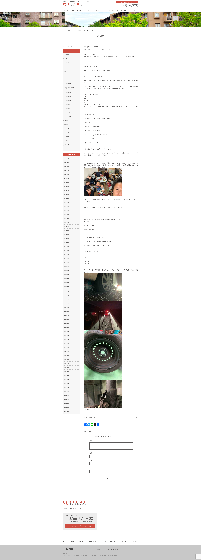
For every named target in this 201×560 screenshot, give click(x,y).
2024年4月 (66, 198)
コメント (91, 441)
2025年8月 (66, 166)
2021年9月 (66, 271)
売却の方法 (66, 145)
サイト (91, 468)
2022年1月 (66, 254)
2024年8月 (66, 186)
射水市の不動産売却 (102, 555)
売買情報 (65, 121)
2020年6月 (66, 319)
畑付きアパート (69, 129)
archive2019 (101, 49)
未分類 (65, 149)
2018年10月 (66, 400)
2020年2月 (66, 335)
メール (91, 460)
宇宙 (136, 417)
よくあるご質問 (114, 10)
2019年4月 (66, 375)
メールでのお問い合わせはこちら (81, 526)
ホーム (66, 10)
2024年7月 (66, 190)
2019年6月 (66, 367)
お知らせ (65, 67)
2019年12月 (66, 343)
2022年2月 (66, 250)
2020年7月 (66, 315)
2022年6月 (66, 234)
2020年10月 (66, 303)
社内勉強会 (66, 63)
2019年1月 (66, 387)
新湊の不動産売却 (75, 555)
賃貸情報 (65, 125)
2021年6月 (66, 283)
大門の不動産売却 (84, 555)
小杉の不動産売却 (93, 555)
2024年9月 (66, 182)
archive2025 (68, 79)
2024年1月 (66, 202)
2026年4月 (66, 158)
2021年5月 (66, 287)
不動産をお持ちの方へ (77, 10)
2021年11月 (66, 263)
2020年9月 (66, 307)
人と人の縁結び (67, 133)
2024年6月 (66, 194)
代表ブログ (94, 49)
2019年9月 (66, 355)
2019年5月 (66, 371)
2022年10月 (66, 226)
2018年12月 (66, 391)
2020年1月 (66, 339)
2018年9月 (66, 404)
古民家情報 (66, 55)
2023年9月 (66, 214)
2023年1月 (66, 222)
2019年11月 (66, 347)
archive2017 (68, 104)
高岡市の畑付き (67, 555)
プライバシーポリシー (102, 549)
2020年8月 (66, 311)
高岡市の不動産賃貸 (112, 555)
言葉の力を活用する (90, 417)
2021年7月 (66, 279)
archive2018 (68, 108)
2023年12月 (66, 206)
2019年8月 (66, 359)
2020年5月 (66, 323)
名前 (90, 453)
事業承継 (65, 59)
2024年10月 (66, 178)
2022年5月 (66, 238)
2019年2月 (66, 383)
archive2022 (68, 96)
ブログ (105, 10)
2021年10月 (66, 267)
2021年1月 (66, 295)
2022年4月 (66, 242)
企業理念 (65, 141)
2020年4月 (66, 327)
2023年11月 (66, 210)
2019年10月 (66, 351)
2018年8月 (66, 408)
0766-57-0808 (130, 4)
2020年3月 (66, 331)
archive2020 (109, 49)
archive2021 (68, 100)
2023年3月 (66, 218)
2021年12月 (66, 258)
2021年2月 (66, 291)
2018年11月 (66, 396)
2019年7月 (66, 363)
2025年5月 (66, 174)
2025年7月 (66, 170)
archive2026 (68, 75)
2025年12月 (66, 162)
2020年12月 (66, 299)
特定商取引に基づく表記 (112, 549)
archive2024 (68, 83)
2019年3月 (66, 379)
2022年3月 (66, 246)
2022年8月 (66, 230)
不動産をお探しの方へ (93, 10)
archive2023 (68, 92)
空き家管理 (66, 137)
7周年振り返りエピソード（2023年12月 (71, 87)
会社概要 (123, 10)
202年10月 (66, 412)
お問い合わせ (133, 10)
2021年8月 (66, 275)
